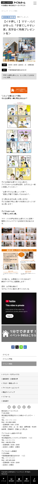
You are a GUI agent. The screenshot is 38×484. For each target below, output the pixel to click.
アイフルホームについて (11, 388)
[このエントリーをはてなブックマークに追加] (25, 347)
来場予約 (19, 481)
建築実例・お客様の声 (10, 379)
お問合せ (26, 481)
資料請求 (11, 481)
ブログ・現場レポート (10, 383)
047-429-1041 (10, 458)
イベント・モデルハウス (11, 374)
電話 (34, 481)
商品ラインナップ (9, 392)
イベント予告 (7, 359)
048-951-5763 (10, 440)
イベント (3, 481)
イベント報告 (7, 364)
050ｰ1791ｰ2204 (11, 420)
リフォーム (6, 396)
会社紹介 (6, 401)
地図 (30, 438)
